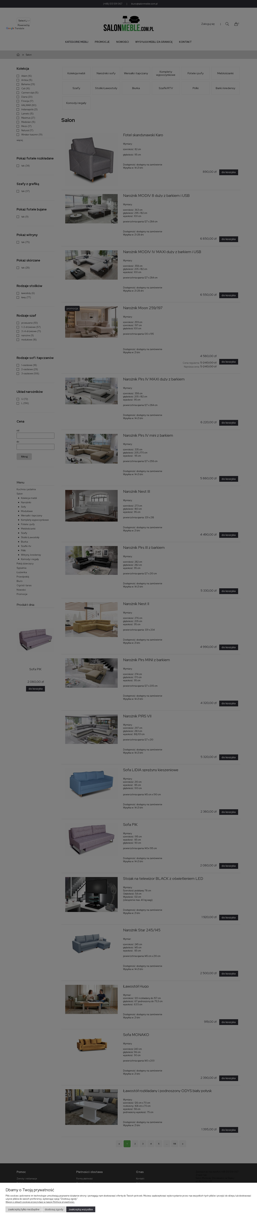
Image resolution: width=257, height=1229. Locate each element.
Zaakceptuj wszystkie (81, 1209)
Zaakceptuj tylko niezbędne (24, 1209)
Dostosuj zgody (54, 1209)
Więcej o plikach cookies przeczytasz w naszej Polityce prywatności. (40, 1202)
